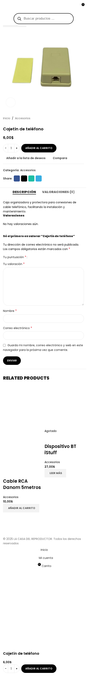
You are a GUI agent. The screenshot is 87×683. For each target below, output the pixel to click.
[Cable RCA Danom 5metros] (22, 409)
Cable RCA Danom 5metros (22, 484)
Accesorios (10, 497)
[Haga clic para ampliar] (10, 102)
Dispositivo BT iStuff (60, 449)
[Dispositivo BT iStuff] (64, 409)
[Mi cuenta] (73, 6)
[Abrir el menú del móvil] (4, 6)
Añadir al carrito (38, 148)
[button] (21, 508)
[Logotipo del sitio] (43, 6)
